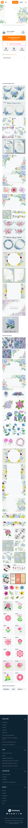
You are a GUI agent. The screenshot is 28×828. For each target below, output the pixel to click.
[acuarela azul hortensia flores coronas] (13, 273)
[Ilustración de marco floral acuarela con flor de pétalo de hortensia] (8, 141)
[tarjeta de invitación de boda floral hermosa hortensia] (13, 305)
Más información (7, 57)
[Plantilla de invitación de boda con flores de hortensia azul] (13, 167)
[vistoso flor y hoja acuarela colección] (13, 715)
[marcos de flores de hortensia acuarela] (13, 108)
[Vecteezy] (2, 2)
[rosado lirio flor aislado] (8, 729)
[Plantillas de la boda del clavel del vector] (9, 701)
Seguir (23, 32)
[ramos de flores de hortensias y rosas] (13, 257)
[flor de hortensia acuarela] (10, 355)
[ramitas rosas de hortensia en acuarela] (8, 516)
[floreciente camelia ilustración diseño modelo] (20, 690)
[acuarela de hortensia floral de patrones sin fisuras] (8, 153)
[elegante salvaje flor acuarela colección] (9, 689)
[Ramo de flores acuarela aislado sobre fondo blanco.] (13, 210)
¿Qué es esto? (13, 54)
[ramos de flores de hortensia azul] (13, 92)
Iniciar (21, 2)
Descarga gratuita (14, 38)
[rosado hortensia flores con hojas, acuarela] (8, 466)
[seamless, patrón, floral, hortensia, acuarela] (6, 120)
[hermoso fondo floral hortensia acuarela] (9, 130)
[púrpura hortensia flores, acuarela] (8, 455)
